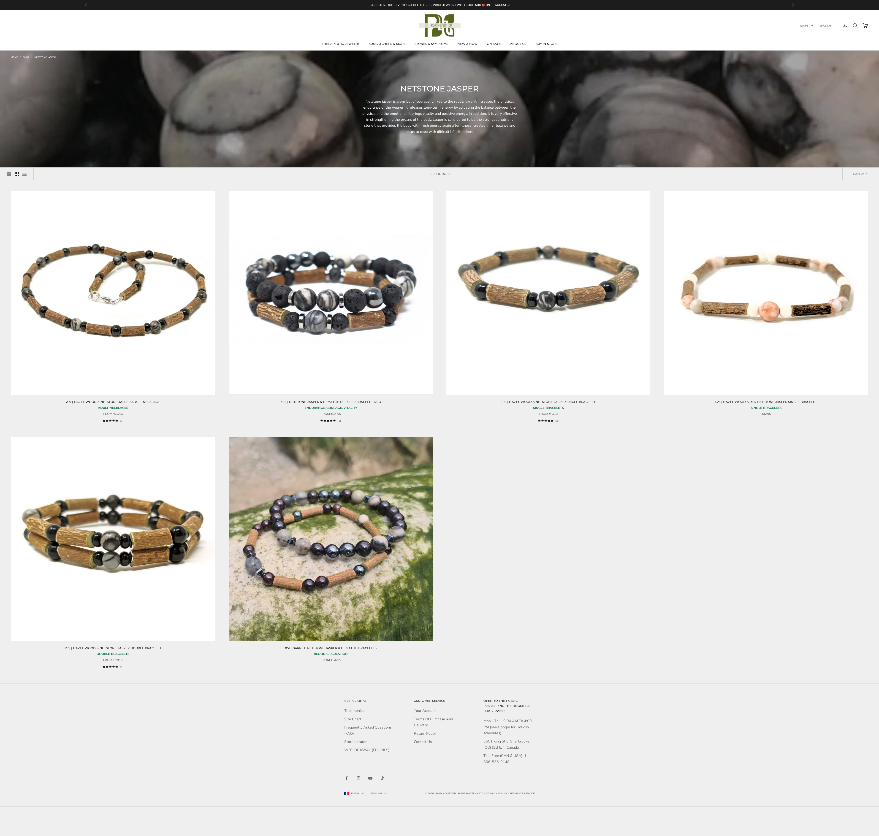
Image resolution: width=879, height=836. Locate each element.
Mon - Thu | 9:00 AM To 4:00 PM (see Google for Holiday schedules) (507, 727)
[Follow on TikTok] (382, 778)
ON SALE (494, 44)
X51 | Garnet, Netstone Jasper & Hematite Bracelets (331, 648)
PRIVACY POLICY (496, 793)
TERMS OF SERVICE (522, 793)
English (825, 25)
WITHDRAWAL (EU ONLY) (366, 750)
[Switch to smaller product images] (17, 174)
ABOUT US (518, 44)
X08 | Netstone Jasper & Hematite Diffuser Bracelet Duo (330, 402)
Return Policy (425, 733)
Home (14, 57)
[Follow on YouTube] (370, 778)
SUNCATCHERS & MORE (387, 44)
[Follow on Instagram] (358, 778)
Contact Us (423, 741)
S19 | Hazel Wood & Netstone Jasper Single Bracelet (548, 402)
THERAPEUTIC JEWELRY (341, 44)
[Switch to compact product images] (24, 174)
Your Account (425, 710)
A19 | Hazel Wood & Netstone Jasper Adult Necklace (113, 402)
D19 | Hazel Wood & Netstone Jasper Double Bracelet (113, 648)
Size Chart (352, 719)
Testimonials (355, 710)
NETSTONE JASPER (45, 57)
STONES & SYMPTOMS (431, 44)
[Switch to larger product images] (9, 174)
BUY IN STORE (546, 44)
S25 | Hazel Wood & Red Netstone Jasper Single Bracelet (766, 402)
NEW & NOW (467, 44)
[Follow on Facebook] (346, 778)
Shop (26, 57)
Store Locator (355, 741)
